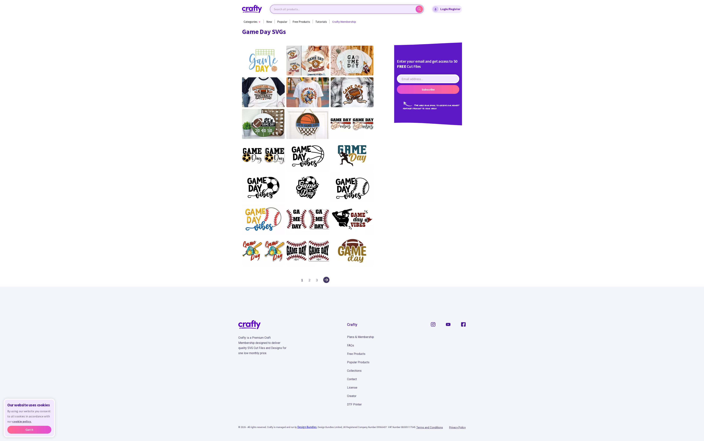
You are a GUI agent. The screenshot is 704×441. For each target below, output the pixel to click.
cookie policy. (21, 421)
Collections (354, 370)
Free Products (301, 21)
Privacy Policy (457, 427)
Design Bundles (307, 427)
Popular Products (358, 362)
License (352, 387)
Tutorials (321, 21)
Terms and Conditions (429, 427)
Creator (351, 396)
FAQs (350, 345)
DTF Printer (354, 404)
